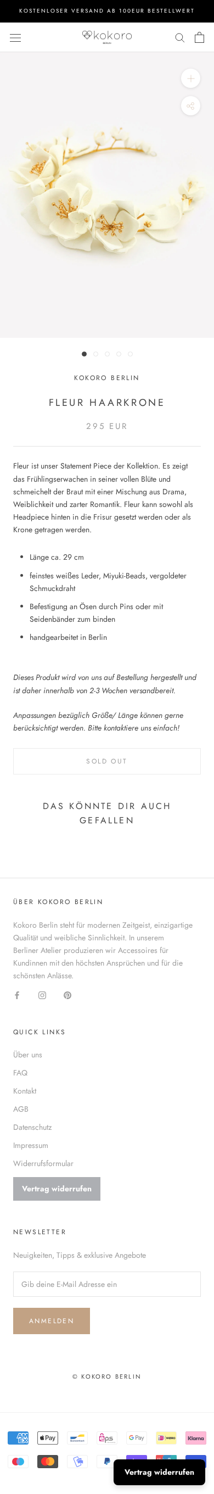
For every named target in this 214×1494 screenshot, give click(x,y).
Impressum (30, 1145)
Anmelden (51, 1321)
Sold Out (106, 761)
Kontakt (24, 1090)
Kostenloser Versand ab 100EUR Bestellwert (107, 11)
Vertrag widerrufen (57, 1188)
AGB (21, 1108)
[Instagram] (42, 994)
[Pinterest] (67, 994)
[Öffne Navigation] (15, 37)
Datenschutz (32, 1127)
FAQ (20, 1072)
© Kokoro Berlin (107, 1376)
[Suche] (180, 37)
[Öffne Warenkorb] (199, 37)
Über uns (27, 1054)
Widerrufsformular (43, 1163)
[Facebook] (17, 994)
